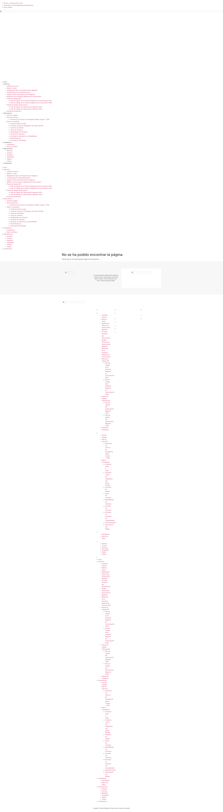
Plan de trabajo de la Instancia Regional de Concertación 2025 (31, 101)
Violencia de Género (17, 128)
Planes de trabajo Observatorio (17, 105)
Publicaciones (8, 148)
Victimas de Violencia (17, 134)
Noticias (9, 151)
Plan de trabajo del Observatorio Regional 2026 (26, 109)
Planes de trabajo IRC (14, 98)
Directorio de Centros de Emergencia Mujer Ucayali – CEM (29, 119)
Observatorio (7, 113)
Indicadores (11, 144)
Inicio (5, 82)
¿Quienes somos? (12, 86)
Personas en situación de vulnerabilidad (23, 136)
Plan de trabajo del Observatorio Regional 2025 (26, 107)
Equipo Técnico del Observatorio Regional (21, 94)
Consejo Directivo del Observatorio (18, 92)
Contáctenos (7, 163)
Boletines (10, 155)
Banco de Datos (12, 146)
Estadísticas (7, 142)
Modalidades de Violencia (18, 132)
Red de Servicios (12, 117)
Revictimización (15, 138)
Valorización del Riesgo (18, 140)
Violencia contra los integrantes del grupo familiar (26, 126)
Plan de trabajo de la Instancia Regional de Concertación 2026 (31, 103)
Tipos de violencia (16, 130)
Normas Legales (12, 115)
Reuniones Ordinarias (14, 111)
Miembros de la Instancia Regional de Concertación (24, 96)
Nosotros (6, 84)
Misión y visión (12, 88)
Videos (9, 161)
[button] (111, 165)
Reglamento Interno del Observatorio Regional (22, 90)
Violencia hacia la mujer (18, 123)
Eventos (9, 153)
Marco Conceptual (13, 121)
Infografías (10, 157)
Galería (9, 159)
